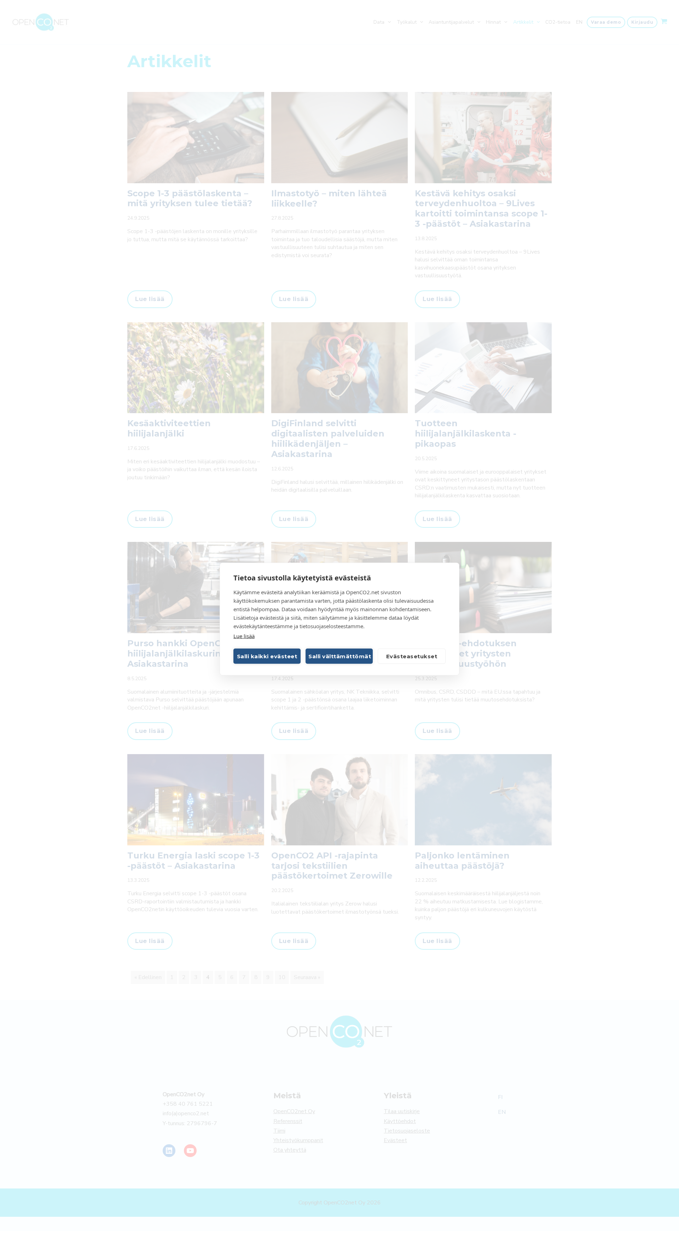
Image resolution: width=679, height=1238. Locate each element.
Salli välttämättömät (339, 656)
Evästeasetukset (411, 656)
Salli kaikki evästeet (267, 656)
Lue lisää (244, 636)
